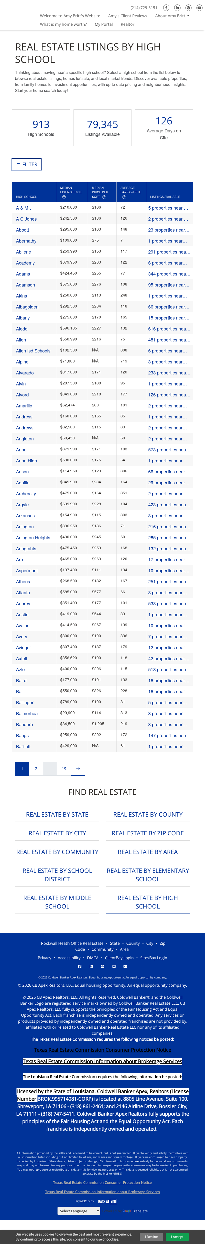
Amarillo (24, 405)
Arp (19, 559)
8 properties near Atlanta (165, 592)
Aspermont (27, 570)
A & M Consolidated (29, 207)
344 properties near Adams (168, 273)
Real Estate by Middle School (57, 902)
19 (64, 768)
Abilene (23, 251)
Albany (23, 317)
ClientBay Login (119, 957)
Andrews (25, 427)
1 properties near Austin (165, 614)
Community (103, 949)
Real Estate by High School (148, 902)
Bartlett (23, 746)
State (115, 943)
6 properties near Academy (165, 262)
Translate (140, 1211)
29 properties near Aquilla (166, 482)
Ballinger (25, 702)
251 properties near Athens (168, 581)
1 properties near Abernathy (165, 240)
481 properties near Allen (168, 339)
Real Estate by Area (148, 852)
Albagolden (27, 306)
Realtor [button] (127, 24)
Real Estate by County (147, 814)
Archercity (26, 493)
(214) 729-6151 (144, 7)
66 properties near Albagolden (166, 306)
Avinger (23, 647)
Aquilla (23, 482)
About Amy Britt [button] (170, 15)
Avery (21, 636)
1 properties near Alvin (165, 383)
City (149, 943)
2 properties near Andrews (165, 427)
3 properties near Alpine (165, 361)
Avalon (23, 625)
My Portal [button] (104, 24)
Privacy (44, 957)
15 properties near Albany (166, 317)
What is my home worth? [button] (63, 24)
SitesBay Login (153, 957)
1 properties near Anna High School (166, 460)
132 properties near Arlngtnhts (168, 548)
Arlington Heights (33, 537)
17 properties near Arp (166, 559)
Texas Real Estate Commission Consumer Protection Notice (102, 1049)
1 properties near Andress (165, 416)
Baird (21, 680)
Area (124, 949)
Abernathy (26, 240)
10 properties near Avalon (166, 625)
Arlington (25, 526)
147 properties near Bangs (168, 735)
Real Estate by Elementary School (148, 874)
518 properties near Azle (168, 669)
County (133, 943)
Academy (25, 262)
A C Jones (26, 218)
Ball (20, 691)
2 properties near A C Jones (167, 218)
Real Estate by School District (57, 874)
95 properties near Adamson (166, 284)
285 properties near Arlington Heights (168, 537)
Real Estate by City (57, 833)
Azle (20, 669)
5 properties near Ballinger (165, 702)
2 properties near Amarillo (165, 405)
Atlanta (23, 592)
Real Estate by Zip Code (148, 833)
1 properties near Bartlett (165, 746)
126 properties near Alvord (168, 394)
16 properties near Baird (166, 680)
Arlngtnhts (26, 548)
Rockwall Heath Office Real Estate (72, 943)
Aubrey (23, 603)
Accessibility (69, 957)
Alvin (21, 383)
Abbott (22, 229)
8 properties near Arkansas (165, 515)
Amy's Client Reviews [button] (127, 15)
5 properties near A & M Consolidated (167, 207)
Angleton (25, 438)
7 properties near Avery (165, 636)
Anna (21, 449)
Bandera (24, 724)
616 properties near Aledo (168, 328)
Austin (22, 614)
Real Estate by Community (57, 852)
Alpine (22, 361)
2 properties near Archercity (165, 493)
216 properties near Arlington (168, 526)
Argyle (22, 504)
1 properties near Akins (165, 295)
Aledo (22, 328)
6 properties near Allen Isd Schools (165, 350)
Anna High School (26, 460)
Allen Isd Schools (33, 350)
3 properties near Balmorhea (165, 713)
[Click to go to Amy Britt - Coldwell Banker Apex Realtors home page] (18, 14)
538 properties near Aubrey (168, 603)
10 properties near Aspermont (166, 570)
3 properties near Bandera (165, 724)
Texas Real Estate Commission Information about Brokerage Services (102, 1191)
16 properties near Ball (166, 691)
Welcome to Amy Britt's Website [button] (70, 15)
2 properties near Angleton (165, 438)
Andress (24, 416)
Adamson (25, 284)
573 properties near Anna (168, 449)
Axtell (21, 658)
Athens (23, 581)
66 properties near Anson (166, 471)
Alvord (22, 394)
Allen (21, 339)
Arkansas (25, 515)
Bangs (22, 735)
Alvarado (25, 372)
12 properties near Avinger (166, 647)
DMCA (92, 957)
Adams (23, 273)
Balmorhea (27, 713)
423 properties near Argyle (168, 504)
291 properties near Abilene (168, 251)
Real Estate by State (57, 814)
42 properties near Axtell (166, 658)
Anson (22, 471)
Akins (21, 295)
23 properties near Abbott (166, 229)
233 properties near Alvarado (168, 372)
